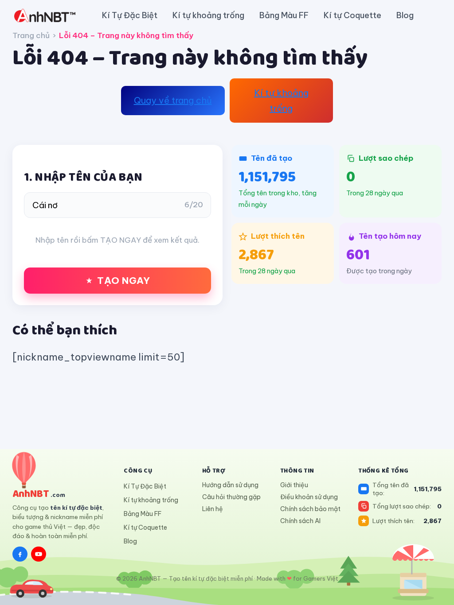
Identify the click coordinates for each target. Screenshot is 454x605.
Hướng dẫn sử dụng (230, 485)
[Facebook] (19, 554)
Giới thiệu (294, 485)
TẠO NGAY (123, 281)
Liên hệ (212, 509)
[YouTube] (38, 554)
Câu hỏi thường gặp (231, 497)
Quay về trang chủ (173, 100)
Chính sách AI (300, 521)
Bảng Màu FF (284, 15)
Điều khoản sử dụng (309, 497)
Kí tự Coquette (352, 15)
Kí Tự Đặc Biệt (129, 15)
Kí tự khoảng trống (208, 15)
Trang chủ (31, 35)
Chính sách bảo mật (310, 509)
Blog (405, 15)
